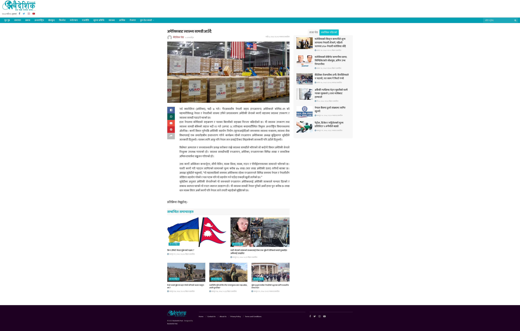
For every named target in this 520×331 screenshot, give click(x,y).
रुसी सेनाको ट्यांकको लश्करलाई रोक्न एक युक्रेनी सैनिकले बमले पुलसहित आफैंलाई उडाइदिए (258, 252)
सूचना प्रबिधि (98, 20)
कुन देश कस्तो (146, 20)
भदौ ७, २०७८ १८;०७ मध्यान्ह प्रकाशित (278, 36)
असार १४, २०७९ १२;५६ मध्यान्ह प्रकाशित (329, 82)
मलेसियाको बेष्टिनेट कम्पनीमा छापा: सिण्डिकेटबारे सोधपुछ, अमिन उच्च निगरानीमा (331, 60)
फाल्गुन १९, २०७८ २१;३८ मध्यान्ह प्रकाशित (329, 130)
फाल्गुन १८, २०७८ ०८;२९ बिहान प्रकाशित (244, 257)
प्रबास (27, 20)
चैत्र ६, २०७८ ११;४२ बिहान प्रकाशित (327, 101)
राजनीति (85, 20)
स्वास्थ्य (112, 20)
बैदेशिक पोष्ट (178, 37)
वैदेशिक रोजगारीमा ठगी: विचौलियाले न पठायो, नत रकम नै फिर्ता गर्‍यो (332, 77)
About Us (223, 316)
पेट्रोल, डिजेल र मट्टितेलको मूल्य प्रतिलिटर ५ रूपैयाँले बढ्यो (329, 125)
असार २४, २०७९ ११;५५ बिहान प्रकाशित (328, 50)
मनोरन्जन (74, 20)
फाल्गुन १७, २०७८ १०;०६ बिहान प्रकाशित (182, 291)
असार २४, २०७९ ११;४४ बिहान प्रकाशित (328, 68)
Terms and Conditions (253, 316)
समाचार (17, 20)
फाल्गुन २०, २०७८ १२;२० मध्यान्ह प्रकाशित (329, 115)
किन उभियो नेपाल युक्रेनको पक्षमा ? (180, 250)
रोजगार (133, 20)
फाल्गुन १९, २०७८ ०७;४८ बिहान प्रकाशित (182, 254)
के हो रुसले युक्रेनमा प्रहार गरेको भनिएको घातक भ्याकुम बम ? (185, 286)
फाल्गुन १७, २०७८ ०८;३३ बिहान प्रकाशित (224, 291)
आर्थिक (122, 20)
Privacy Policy (235, 316)
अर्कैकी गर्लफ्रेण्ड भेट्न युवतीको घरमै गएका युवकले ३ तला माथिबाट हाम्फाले (331, 93)
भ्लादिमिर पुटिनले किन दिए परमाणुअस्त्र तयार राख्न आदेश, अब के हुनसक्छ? (228, 286)
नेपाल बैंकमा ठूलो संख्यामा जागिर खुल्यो (330, 110)
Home (201, 316)
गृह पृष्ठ (7, 20)
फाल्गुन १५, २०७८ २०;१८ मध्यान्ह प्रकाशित (266, 291)
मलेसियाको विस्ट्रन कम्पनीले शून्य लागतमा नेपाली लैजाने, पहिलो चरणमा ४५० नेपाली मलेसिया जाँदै (330, 42)
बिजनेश (62, 20)
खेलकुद (51, 20)
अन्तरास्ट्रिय (39, 20)
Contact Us (211, 316)
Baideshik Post (178, 320)
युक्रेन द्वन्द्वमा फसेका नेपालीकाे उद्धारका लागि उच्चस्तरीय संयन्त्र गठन (270, 286)
